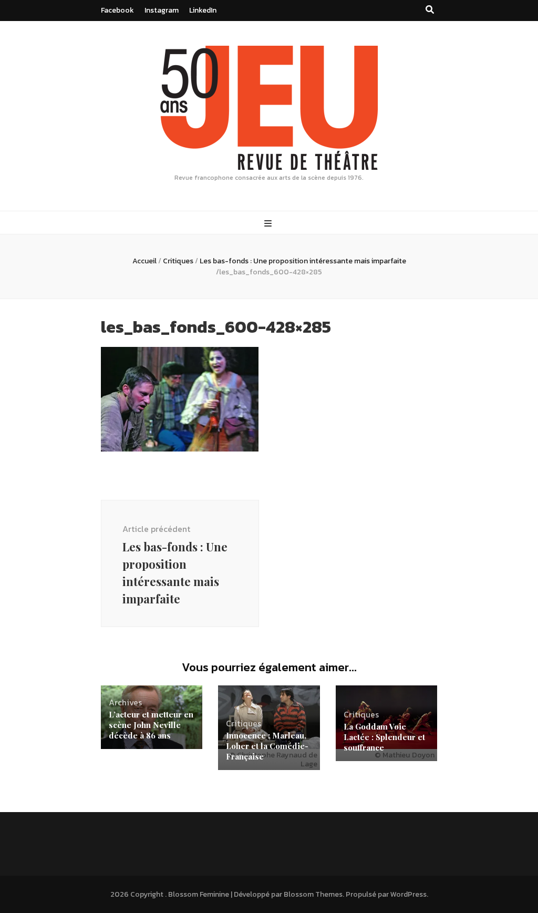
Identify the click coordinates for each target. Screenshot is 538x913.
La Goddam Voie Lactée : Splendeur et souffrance (384, 737)
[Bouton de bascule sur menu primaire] (269, 224)
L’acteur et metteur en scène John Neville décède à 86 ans (151, 725)
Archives (125, 702)
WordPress (408, 894)
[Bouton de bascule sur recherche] (430, 10)
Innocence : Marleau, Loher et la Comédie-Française (267, 746)
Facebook (117, 10)
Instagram (161, 10)
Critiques (178, 260)
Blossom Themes (313, 894)
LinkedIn (202, 10)
